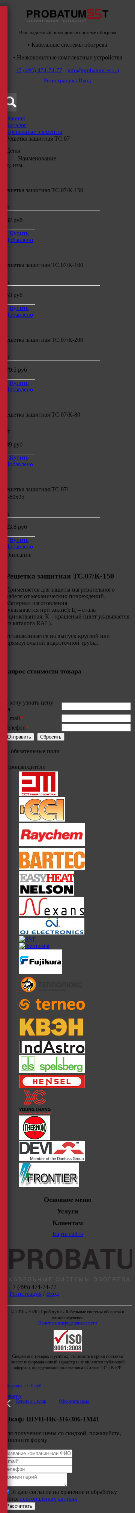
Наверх (12, 1396)
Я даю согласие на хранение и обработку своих (60, 1495)
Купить (19, 233)
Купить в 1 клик (31, 1401)
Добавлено (19, 240)
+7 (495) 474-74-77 (39, 70)
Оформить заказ (74, 1401)
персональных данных (48, 1498)
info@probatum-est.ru (93, 70)
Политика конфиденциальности (67, 1323)
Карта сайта (67, 1234)
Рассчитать (19, 1506)
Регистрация (25, 1293)
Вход (52, 1293)
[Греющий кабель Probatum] (67, 24)
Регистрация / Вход (67, 80)
